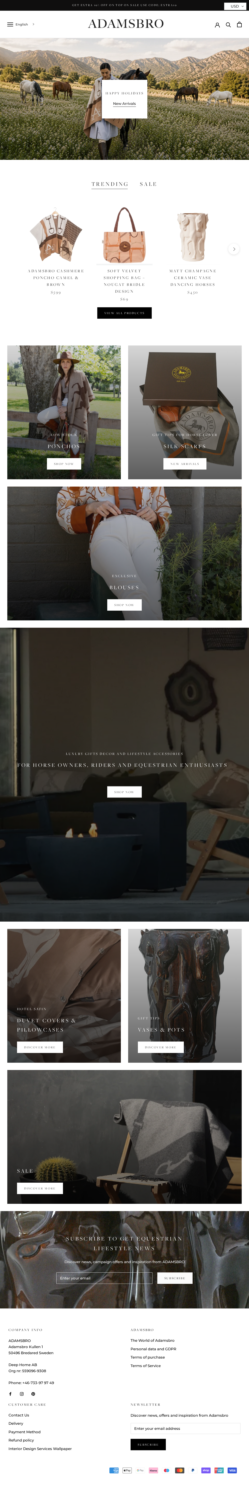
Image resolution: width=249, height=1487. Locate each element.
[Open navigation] (10, 24)
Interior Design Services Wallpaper (40, 1448)
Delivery (16, 1423)
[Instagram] (22, 1394)
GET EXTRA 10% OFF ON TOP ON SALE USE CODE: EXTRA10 (124, 5)
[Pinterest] (33, 1394)
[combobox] (25, 24)
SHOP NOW (124, 792)
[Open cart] (239, 24)
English (22, 24)
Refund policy (21, 1440)
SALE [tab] (149, 184)
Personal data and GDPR (153, 1349)
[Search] (228, 24)
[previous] (15, 249)
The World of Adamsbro (153, 1340)
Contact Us (19, 1415)
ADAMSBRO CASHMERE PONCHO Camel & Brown (56, 277)
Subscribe (175, 1278)
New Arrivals (124, 103)
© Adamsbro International (41, 1471)
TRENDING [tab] (110, 184)
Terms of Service (146, 1365)
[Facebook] (10, 1394)
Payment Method (25, 1432)
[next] (233, 249)
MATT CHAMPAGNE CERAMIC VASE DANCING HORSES (193, 277)
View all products (124, 313)
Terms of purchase (148, 1357)
